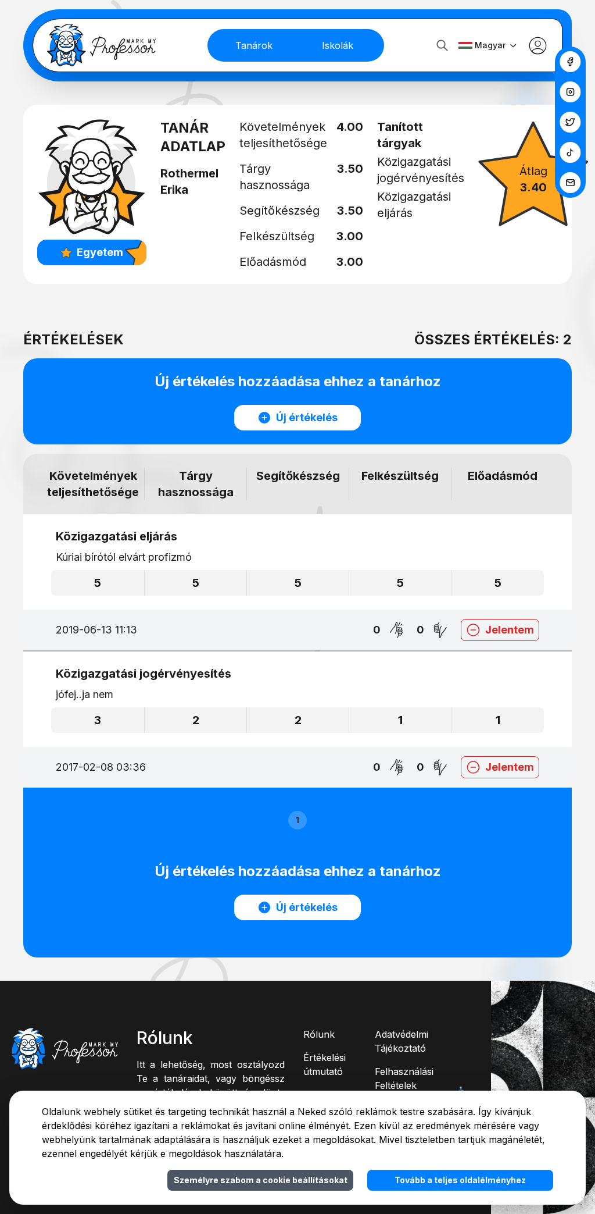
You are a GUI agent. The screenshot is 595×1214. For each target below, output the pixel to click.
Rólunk (319, 1034)
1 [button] (297, 820)
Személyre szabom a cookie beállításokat (260, 1180)
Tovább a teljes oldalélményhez (460, 1180)
